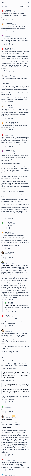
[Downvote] (6, 19)
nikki (6, 330)
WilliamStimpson (9, 262)
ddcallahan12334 (9, 35)
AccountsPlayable (9, 150)
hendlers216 (8, 459)
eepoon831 (7, 134)
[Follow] (28, 6)
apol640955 (8, 232)
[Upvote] (2, 19)
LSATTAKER (10, 302)
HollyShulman (8, 416)
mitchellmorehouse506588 (11, 122)
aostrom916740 (9, 48)
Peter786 (7, 315)
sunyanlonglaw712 (9, 23)
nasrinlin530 (8, 474)
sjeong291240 (8, 105)
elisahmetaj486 (9, 75)
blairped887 (8, 10)
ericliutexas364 (9, 222)
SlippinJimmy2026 (9, 252)
